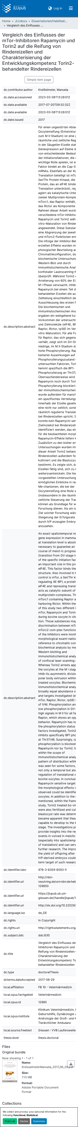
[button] (14, 8)
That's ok (10, 1121)
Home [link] (6, 21)
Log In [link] (58, 8)
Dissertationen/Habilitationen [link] (50, 21)
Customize (39, 1121)
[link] (71, 1063)
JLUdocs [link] (21, 21)
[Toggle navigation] (71, 8)
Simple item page (39, 79)
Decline (24, 1121)
